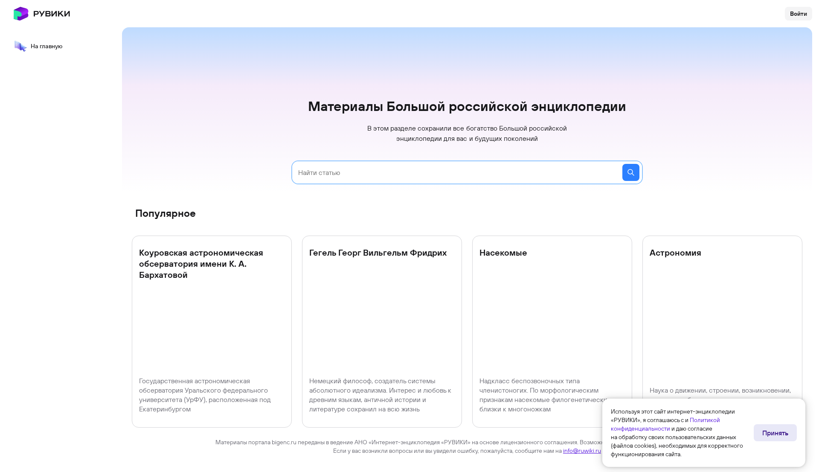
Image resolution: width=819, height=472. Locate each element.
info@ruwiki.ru (582, 451)
